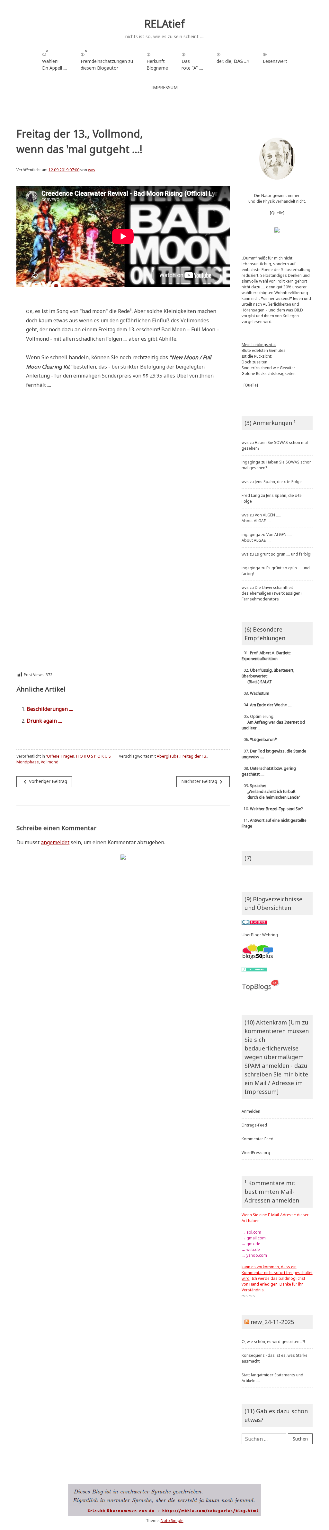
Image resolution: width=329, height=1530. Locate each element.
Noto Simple (172, 1520)
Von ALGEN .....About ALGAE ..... (261, 517)
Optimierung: (273, 722)
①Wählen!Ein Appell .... (54, 60)
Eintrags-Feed (254, 1125)
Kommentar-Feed (257, 1139)
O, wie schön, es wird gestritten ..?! (273, 1341)
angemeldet (55, 842)
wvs (91, 170)
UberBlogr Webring (260, 935)
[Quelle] (277, 213)
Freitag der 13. (194, 756)
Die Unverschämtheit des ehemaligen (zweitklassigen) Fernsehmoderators (271, 593)
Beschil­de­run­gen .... (50, 708)
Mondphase (27, 762)
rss (245, 1295)
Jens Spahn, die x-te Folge (278, 481)
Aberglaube (168, 756)
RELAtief (164, 23)
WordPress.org (256, 1152)
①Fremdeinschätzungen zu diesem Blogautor (107, 60)
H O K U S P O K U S (93, 756)
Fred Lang (251, 495)
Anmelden (251, 1111)
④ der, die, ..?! (233, 61)
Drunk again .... (44, 720)
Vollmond (49, 762)
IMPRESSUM (164, 87)
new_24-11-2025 (272, 1322)
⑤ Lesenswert (275, 57)
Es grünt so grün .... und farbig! (283, 554)
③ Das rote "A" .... (192, 61)
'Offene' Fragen (60, 756)
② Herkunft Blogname (157, 61)
